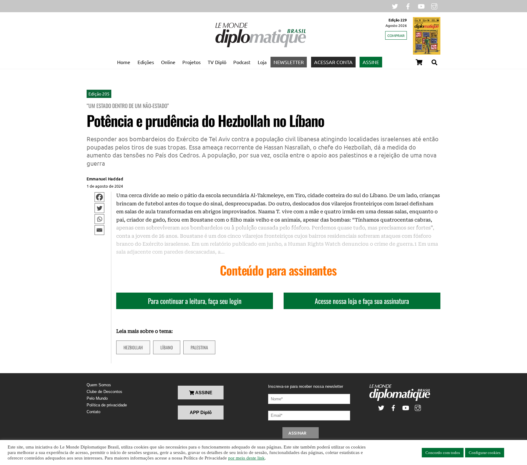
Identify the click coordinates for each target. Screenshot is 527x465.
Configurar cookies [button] (484, 452)
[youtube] (421, 5)
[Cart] (419, 62)
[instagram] (434, 5)
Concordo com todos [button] (442, 452)
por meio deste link (246, 458)
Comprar (396, 35)
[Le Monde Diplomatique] (260, 46)
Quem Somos (99, 385)
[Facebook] (99, 197)
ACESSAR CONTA (333, 62)
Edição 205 (98, 93)
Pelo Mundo (97, 398)
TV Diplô (217, 62)
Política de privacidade (107, 405)
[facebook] (408, 5)
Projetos (191, 62)
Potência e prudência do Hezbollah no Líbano (205, 120)
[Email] (99, 230)
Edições (146, 62)
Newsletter (289, 62)
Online (168, 62)
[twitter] (395, 5)
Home (123, 62)
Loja (262, 62)
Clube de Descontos (104, 391)
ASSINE (371, 62)
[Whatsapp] (99, 219)
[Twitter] (99, 208)
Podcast (241, 62)
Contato (93, 411)
